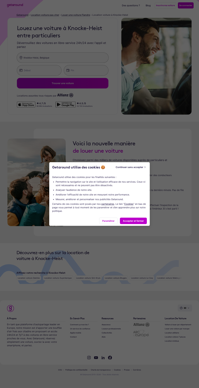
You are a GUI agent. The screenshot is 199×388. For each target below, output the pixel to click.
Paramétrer (108, 220)
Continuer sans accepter (129, 167)
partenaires (107, 203)
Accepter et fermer (133, 220)
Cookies (128, 203)
